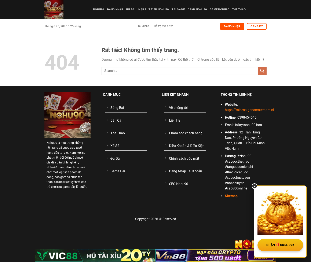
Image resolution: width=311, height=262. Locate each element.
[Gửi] (262, 71)
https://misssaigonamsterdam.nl (249, 110)
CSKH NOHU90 (197, 9)
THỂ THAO (239, 9)
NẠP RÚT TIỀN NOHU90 (153, 9)
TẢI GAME (178, 9)
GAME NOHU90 (219, 9)
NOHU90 (98, 9)
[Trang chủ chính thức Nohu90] (65, 9)
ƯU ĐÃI (131, 9)
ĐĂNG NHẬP (115, 9)
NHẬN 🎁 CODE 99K (280, 245)
